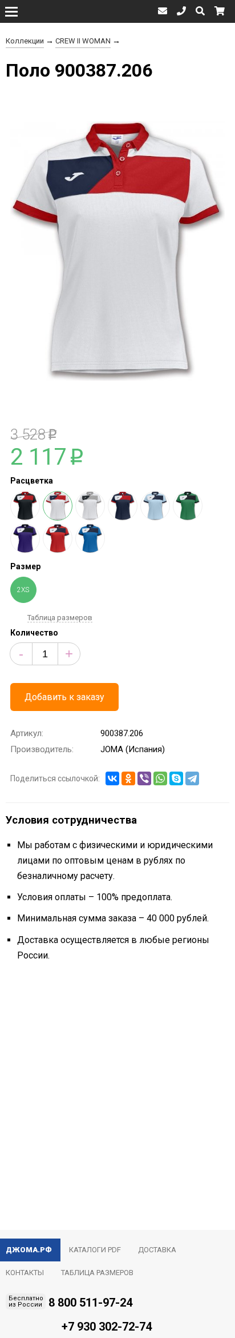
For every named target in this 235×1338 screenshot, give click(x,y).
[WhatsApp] (160, 778)
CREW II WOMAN (83, 41)
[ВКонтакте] (112, 778)
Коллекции (25, 41)
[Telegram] (192, 778)
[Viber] (144, 778)
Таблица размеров (59, 617)
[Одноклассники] (128, 778)
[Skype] (176, 778)
